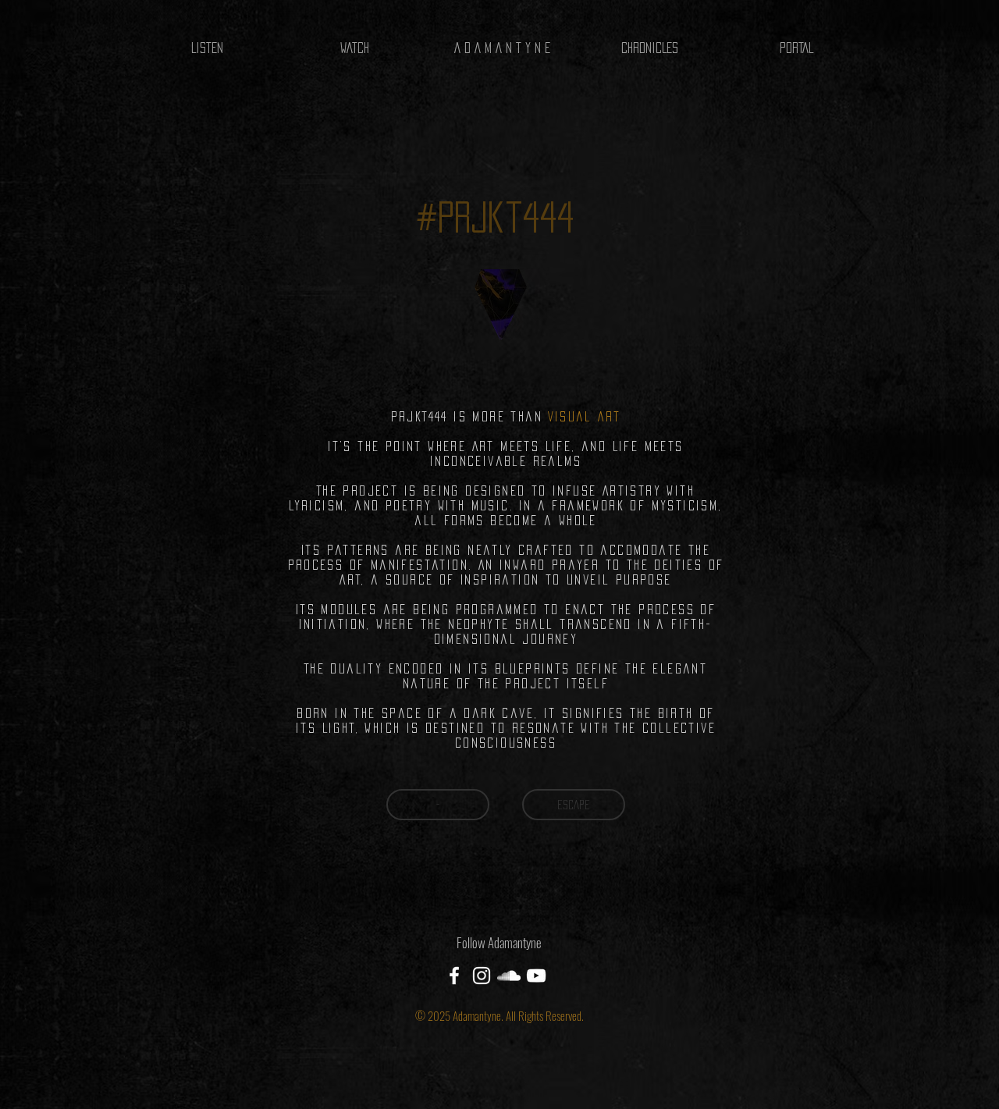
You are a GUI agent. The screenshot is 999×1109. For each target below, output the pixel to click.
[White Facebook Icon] (454, 975)
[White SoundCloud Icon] (509, 975)
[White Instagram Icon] (481, 975)
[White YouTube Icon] (536, 975)
